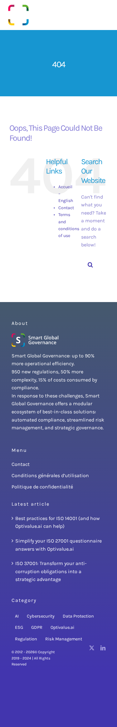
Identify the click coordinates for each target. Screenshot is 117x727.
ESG (19, 627)
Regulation (26, 639)
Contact (66, 207)
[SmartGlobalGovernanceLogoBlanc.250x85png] (35, 336)
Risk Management (63, 639)
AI (17, 616)
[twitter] (91, 647)
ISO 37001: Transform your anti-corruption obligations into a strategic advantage (51, 571)
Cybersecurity (41, 616)
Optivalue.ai (62, 627)
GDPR (36, 627)
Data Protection (78, 616)
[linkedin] (102, 647)
